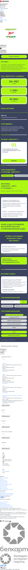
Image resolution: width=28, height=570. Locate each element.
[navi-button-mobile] (1, 21)
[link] (2, 14)
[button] (1, 17)
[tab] (3, 50)
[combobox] (3, 567)
